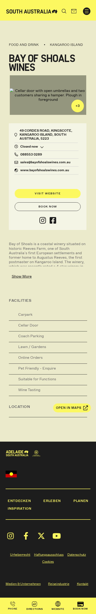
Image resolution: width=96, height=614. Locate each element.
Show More (22, 276)
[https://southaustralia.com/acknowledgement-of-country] (11, 474)
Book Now (47, 206)
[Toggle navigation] (86, 11)
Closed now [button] (29, 147)
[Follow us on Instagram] (42, 221)
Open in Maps (69, 408)
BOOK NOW (80, 608)
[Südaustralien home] (32, 11)
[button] (74, 11)
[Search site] (64, 11)
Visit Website (48, 193)
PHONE (12, 608)
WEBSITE (57, 608)
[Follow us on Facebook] (53, 221)
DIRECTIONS (34, 608)
